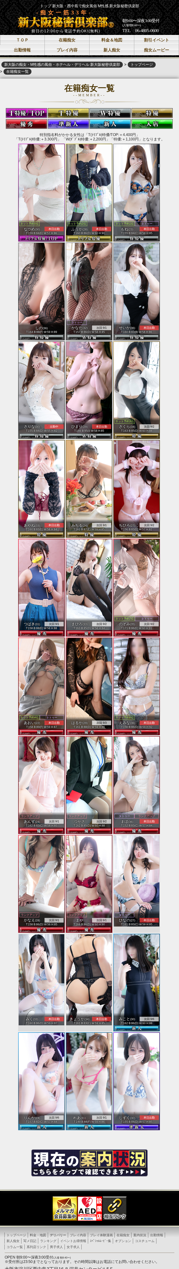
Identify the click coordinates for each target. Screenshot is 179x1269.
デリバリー (58, 1235)
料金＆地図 (111, 40)
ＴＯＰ (22, 40)
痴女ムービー (156, 50)
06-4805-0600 (147, 30)
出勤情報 (22, 50)
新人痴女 (111, 50)
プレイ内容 (67, 50)
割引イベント (156, 40)
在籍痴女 (67, 40)
